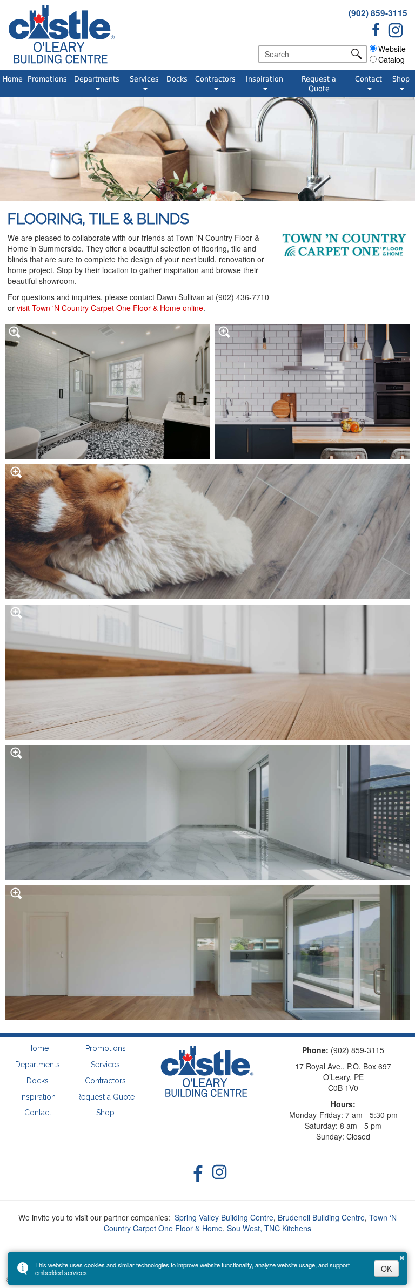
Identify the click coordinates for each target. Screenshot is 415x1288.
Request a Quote (319, 83)
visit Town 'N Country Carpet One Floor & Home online (110, 307)
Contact (368, 78)
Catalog (391, 59)
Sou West (243, 1228)
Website (392, 48)
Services (144, 78)
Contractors (215, 78)
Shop (401, 78)
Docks (177, 78)
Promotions (47, 78)
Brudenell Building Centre (321, 1217)
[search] (306, 54)
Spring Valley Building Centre (224, 1217)
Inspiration (264, 78)
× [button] (402, 1256)
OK (386, 1268)
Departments (96, 78)
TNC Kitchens (287, 1228)
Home (13, 78)
